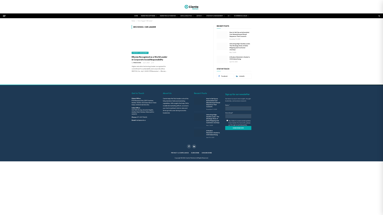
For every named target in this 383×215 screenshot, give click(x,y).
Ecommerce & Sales (240, 16)
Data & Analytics (186, 16)
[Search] (379, 16)
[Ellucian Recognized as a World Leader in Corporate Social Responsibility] (150, 43)
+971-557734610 (142, 117)
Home (136, 16)
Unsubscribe (207, 153)
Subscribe (195, 153)
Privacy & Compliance (180, 153)
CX (228, 16)
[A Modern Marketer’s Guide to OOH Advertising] (222, 59)
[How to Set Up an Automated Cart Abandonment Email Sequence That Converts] (222, 35)
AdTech (199, 16)
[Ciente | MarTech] (191, 6)
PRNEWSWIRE (137, 62)
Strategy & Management (214, 16)
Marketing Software (148, 16)
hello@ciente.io (141, 120)
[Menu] (4, 16)
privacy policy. (242, 125)
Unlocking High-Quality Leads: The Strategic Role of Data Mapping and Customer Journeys (240, 47)
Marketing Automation (168, 16)
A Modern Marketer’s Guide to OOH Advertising (240, 58)
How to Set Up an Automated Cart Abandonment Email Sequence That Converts (239, 34)
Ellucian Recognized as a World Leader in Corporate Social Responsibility (149, 58)
